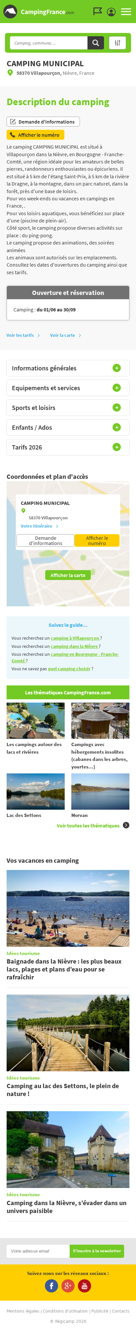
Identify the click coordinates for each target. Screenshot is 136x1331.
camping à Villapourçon (75, 638)
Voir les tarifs (20, 335)
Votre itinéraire (36, 526)
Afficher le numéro (97, 540)
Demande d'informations (46, 121)
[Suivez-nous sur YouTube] (84, 1285)
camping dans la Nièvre (75, 646)
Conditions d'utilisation (65, 1311)
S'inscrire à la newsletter (97, 1251)
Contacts (120, 1311)
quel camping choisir (69, 669)
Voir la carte (62, 335)
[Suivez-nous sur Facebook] (51, 1285)
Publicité (99, 1311)
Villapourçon (54, 518)
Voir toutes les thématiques (88, 825)
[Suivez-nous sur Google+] (68, 1285)
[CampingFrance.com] (68, 11)
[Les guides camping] (99, 11)
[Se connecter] (112, 12)
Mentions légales (23, 1311)
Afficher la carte (68, 575)
